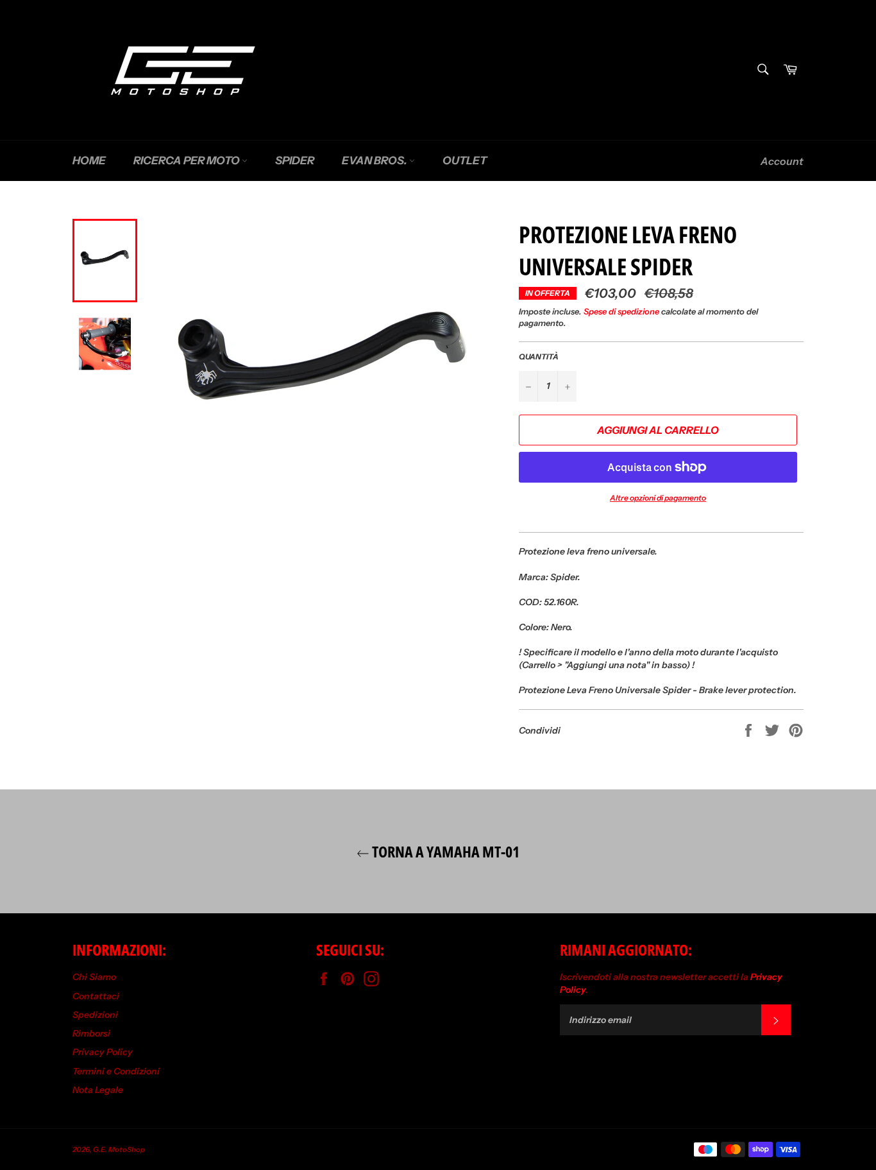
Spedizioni (95, 1014)
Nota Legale (97, 1090)
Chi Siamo (94, 977)
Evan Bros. (375, 160)
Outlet (464, 160)
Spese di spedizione (621, 311)
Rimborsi (91, 1033)
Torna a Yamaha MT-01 (444, 851)
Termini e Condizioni (116, 1071)
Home (89, 160)
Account (782, 161)
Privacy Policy (102, 1052)
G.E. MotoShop (119, 1149)
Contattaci (95, 996)
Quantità (539, 356)
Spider (294, 160)
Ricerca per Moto (187, 160)
